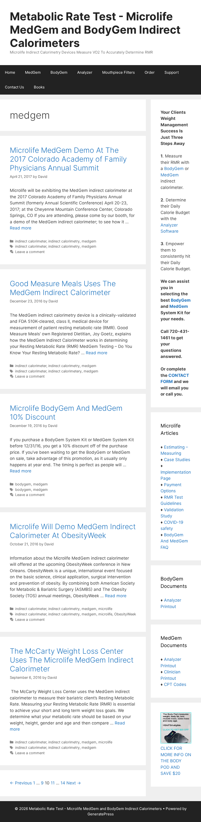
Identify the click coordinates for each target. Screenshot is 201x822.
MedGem (33, 72)
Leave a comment (30, 252)
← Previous (21, 782)
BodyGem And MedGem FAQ (174, 541)
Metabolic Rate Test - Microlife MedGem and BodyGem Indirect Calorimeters (95, 30)
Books (39, 87)
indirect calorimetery (65, 371)
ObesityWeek (125, 614)
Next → (73, 782)
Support (171, 72)
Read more (20, 228)
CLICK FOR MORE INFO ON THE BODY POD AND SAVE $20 (176, 761)
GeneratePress (101, 814)
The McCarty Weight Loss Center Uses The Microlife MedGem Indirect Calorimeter (72, 660)
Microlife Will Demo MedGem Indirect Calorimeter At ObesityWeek (73, 531)
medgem (89, 241)
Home (10, 72)
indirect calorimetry (64, 241)
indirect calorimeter (30, 241)
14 (63, 782)
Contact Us (14, 87)
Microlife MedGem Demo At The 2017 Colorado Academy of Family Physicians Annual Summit (68, 159)
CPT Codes (175, 684)
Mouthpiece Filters (118, 72)
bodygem (23, 484)
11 (53, 782)
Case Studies (177, 459)
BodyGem (58, 72)
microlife (105, 609)
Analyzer (84, 72)
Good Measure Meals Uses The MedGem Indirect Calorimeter (63, 288)
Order (150, 72)
